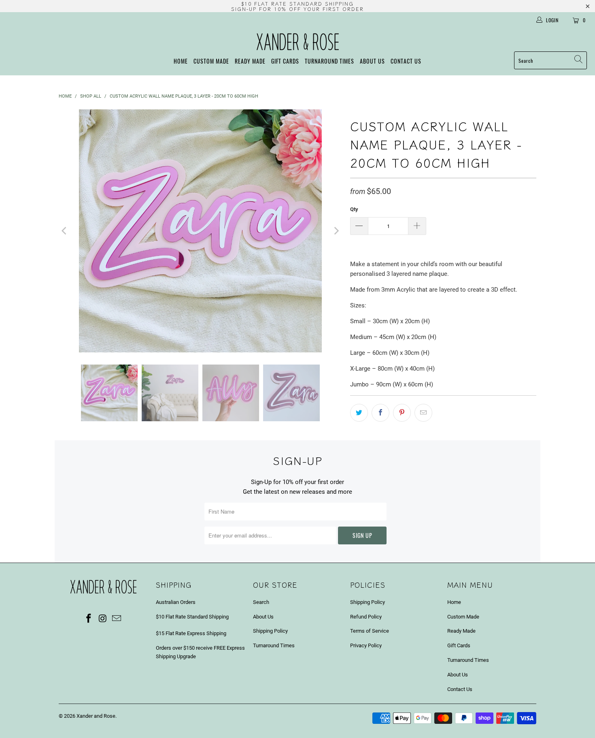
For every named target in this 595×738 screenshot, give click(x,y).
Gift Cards (285, 61)
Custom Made (211, 61)
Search (261, 602)
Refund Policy (366, 617)
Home (181, 61)
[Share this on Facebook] (380, 413)
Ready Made (250, 61)
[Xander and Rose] (297, 41)
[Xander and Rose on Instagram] (103, 619)
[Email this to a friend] (423, 413)
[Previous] (64, 230)
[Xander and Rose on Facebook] (89, 619)
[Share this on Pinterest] (402, 413)
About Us (372, 61)
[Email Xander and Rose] (117, 619)
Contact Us (406, 61)
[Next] (335, 230)
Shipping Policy (270, 631)
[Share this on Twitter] (359, 413)
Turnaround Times (329, 61)
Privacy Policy (366, 645)
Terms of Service (369, 631)
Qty (354, 209)
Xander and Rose (95, 716)
